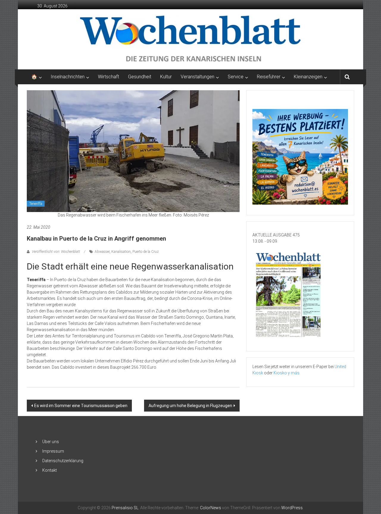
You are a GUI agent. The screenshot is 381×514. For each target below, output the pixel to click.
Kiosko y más (286, 372)
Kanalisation (121, 252)
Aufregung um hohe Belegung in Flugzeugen (190, 405)
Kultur (166, 77)
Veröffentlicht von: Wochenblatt (56, 252)
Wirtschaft (108, 77)
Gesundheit (139, 77)
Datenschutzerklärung (62, 460)
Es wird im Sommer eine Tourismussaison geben (80, 405)
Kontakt (49, 470)
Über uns (50, 441)
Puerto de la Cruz (145, 252)
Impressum (53, 451)
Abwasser (102, 252)
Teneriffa (35, 204)
